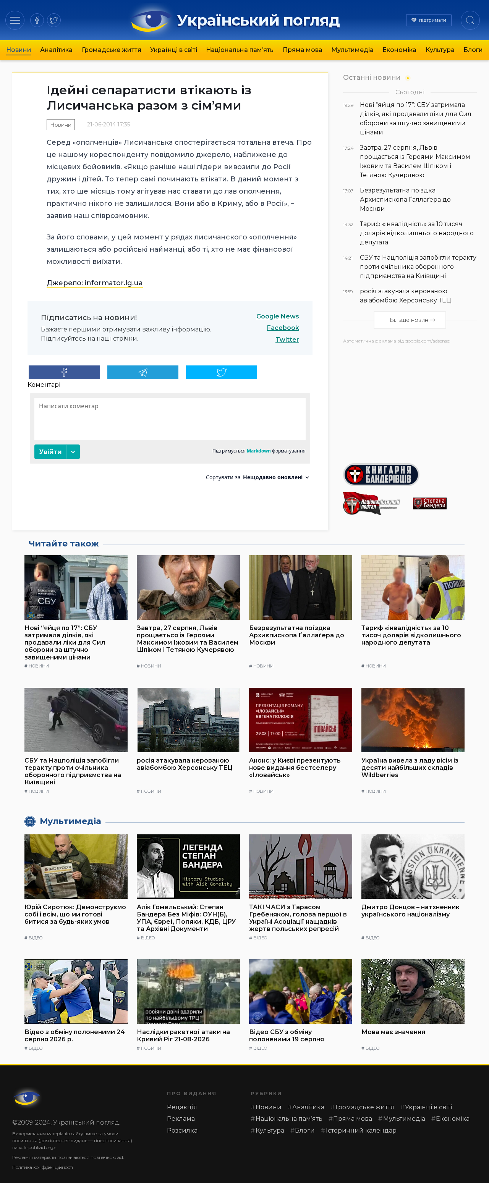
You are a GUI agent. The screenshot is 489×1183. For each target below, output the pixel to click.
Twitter (287, 339)
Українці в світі (173, 49)
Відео (35, 938)
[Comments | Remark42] (170, 439)
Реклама (181, 1118)
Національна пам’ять (240, 49)
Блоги (473, 49)
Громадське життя (111, 49)
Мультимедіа (352, 49)
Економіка (399, 49)
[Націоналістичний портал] (375, 503)
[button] (15, 20)
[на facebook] (37, 20)
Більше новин (409, 320)
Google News (277, 316)
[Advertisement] (410, 400)
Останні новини (372, 77)
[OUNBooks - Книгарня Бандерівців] (410, 474)
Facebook (283, 327)
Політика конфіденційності (42, 1167)
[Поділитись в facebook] (64, 372)
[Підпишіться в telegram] (143, 372)
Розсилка (182, 1130)
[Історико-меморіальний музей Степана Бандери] (445, 503)
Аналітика (56, 49)
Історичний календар (361, 1130)
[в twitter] (54, 20)
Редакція (182, 1107)
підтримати (432, 20)
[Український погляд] (27, 1098)
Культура (440, 49)
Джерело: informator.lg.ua (95, 283)
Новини (18, 49)
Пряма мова (302, 49)
